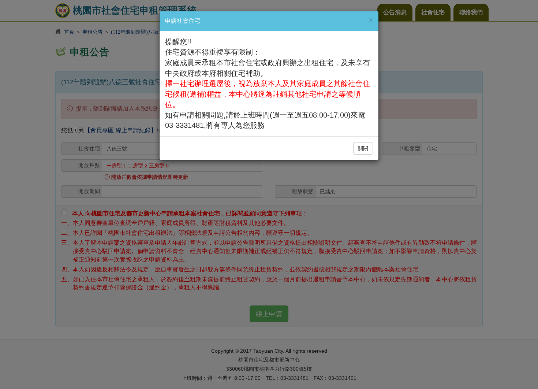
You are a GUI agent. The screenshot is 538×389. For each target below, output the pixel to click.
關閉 (363, 148)
